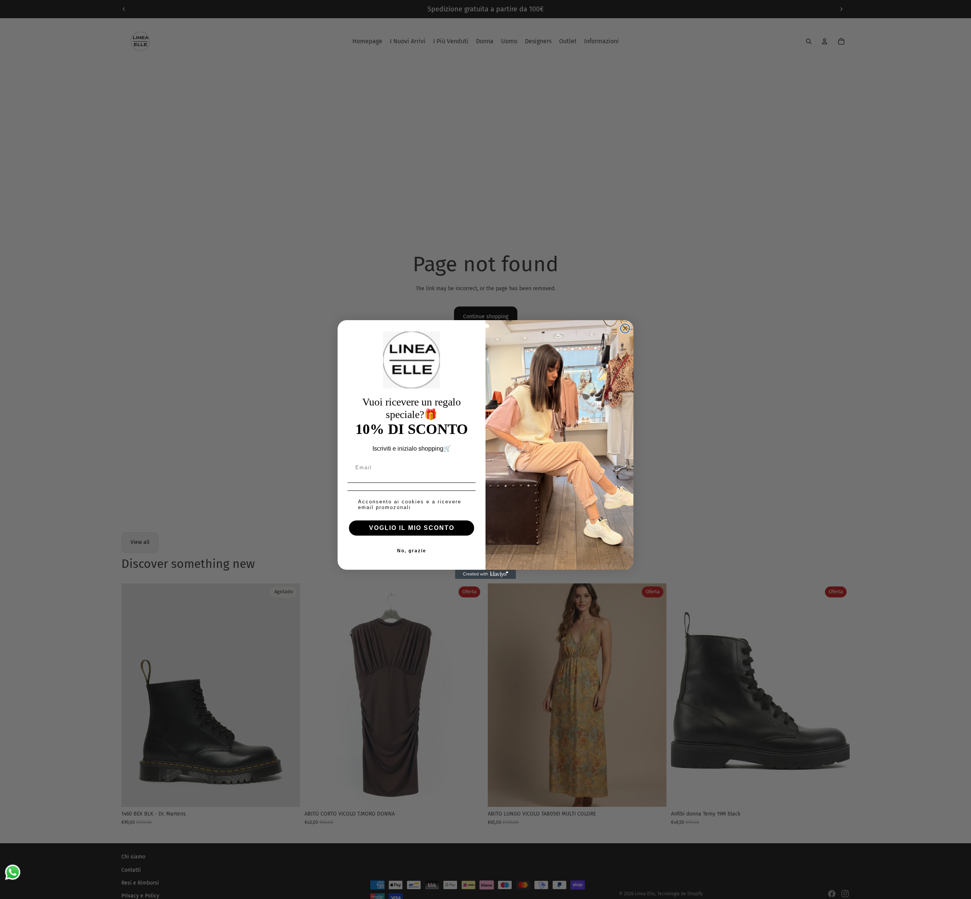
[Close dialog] (625, 328)
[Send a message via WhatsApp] (13, 872)
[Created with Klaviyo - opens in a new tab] (485, 574)
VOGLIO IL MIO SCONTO (411, 528)
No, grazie (411, 550)
